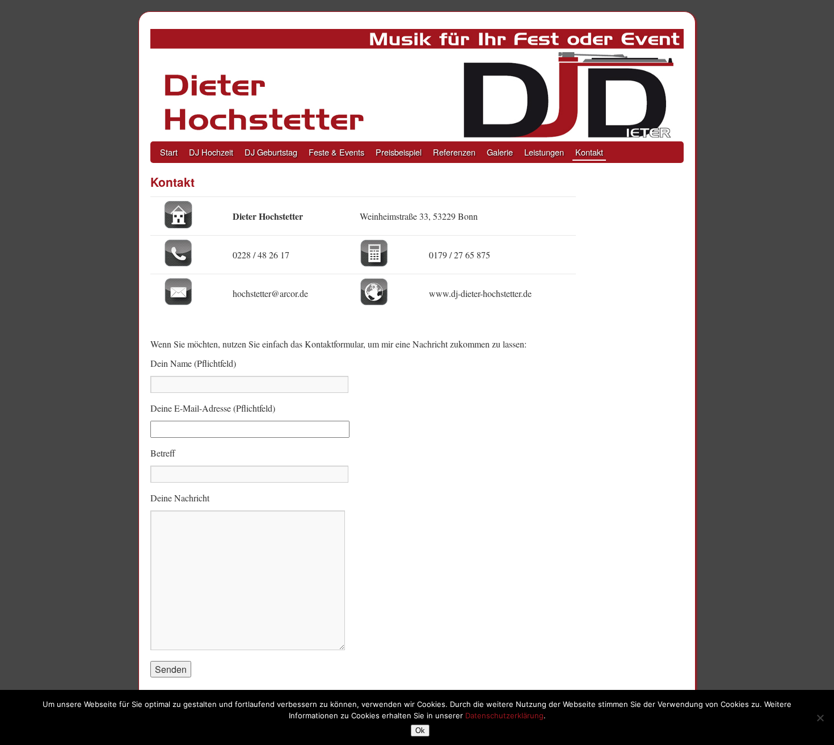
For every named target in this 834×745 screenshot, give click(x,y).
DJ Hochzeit (211, 152)
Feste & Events (336, 152)
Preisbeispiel (399, 152)
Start (169, 152)
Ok (420, 730)
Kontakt (589, 152)
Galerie (500, 152)
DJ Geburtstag (271, 152)
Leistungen (544, 152)
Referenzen (454, 152)
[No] (819, 717)
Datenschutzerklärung (504, 715)
